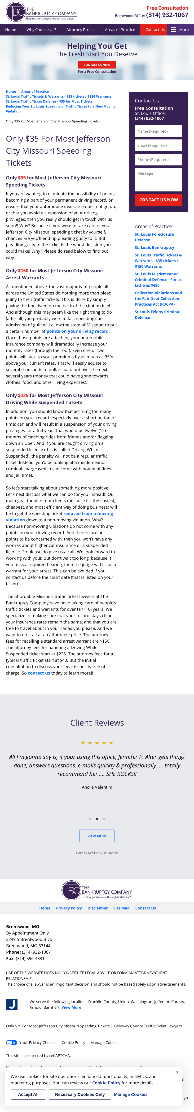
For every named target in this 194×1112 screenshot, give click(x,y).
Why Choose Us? (41, 29)
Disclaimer (98, 908)
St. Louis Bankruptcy (154, 247)
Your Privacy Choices (38, 1042)
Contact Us (155, 29)
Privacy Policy (69, 908)
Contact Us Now (97, 65)
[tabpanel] (97, 764)
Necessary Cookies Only (80, 1094)
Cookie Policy (73, 1042)
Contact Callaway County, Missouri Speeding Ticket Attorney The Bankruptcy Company (151, 12)
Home (10, 29)
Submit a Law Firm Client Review (97, 853)
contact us (39, 673)
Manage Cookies (104, 1042)
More (184, 29)
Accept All (28, 1094)
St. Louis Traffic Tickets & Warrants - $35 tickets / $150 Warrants (158, 260)
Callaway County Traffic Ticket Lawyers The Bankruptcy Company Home (41, 12)
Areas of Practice (120, 29)
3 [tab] (104, 818)
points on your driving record (78, 331)
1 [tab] (89, 818)
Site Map (121, 908)
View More (97, 836)
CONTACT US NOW (158, 200)
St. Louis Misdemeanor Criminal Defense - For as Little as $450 (158, 279)
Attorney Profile (80, 29)
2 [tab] (97, 818)
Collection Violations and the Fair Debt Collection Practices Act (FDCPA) (158, 298)
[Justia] (12, 1004)
